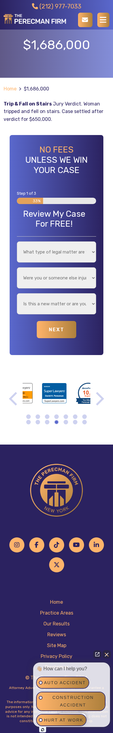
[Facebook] (36, 544)
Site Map (56, 645)
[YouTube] (76, 544)
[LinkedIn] (96, 544)
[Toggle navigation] (103, 20)
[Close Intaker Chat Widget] (106, 654)
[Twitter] (56, 564)
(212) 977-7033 (59, 6)
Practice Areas (56, 613)
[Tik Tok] (56, 544)
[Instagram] (16, 544)
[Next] (98, 398)
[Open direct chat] (97, 654)
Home (10, 89)
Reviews (56, 634)
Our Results (56, 624)
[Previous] (14, 398)
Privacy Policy (56, 656)
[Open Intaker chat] (42, 729)
